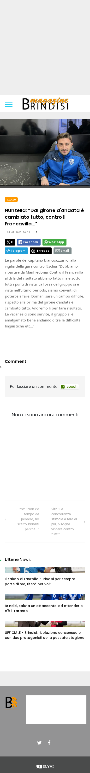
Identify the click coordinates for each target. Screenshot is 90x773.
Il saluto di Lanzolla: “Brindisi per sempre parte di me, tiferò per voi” (40, 581)
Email (65, 251)
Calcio (11, 199)
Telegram (18, 251)
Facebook (30, 242)
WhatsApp (56, 242)
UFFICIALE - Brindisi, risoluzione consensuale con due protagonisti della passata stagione (44, 635)
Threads (42, 251)
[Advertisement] (45, 47)
